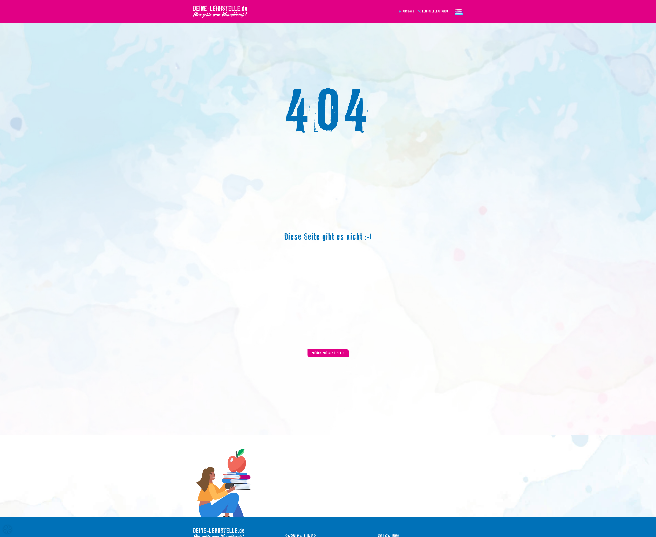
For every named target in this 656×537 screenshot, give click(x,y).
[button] (7, 529)
